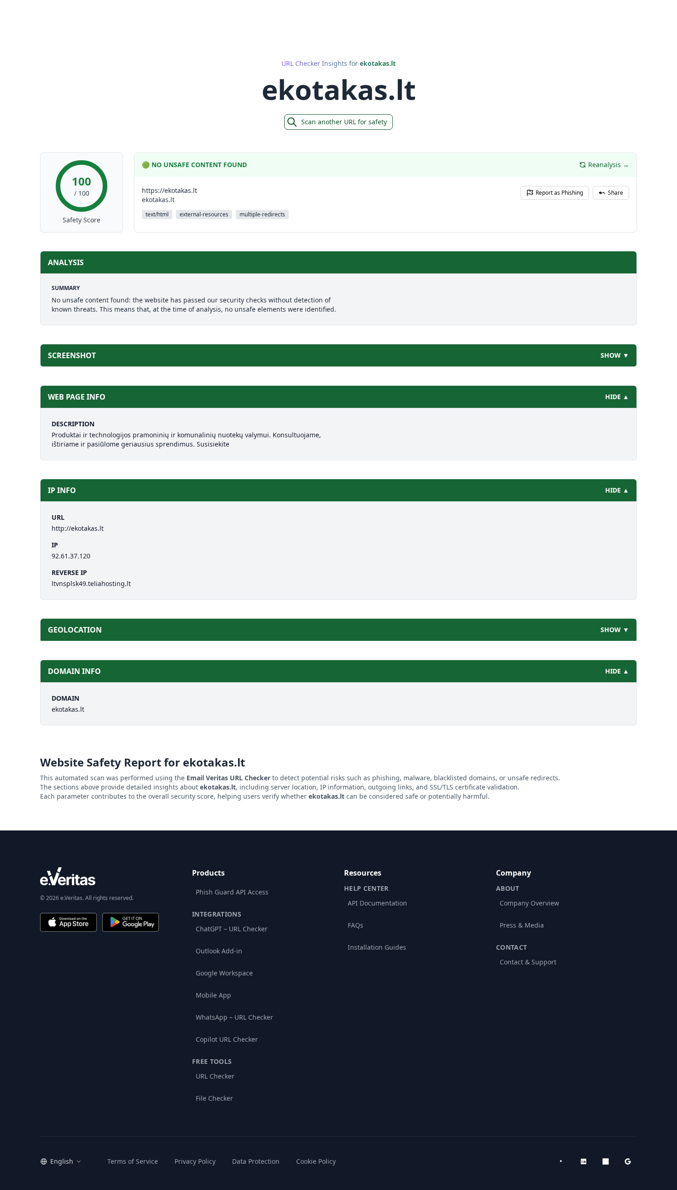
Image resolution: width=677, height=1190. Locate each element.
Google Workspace (224, 973)
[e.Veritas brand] (99, 876)
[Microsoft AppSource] (605, 1161)
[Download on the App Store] (68, 922)
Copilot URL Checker (227, 1039)
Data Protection (256, 1161)
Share (615, 193)
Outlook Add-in (219, 950)
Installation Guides (377, 947)
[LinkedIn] (583, 1161)
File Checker (214, 1098)
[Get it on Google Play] (130, 922)
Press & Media (522, 925)
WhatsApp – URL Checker (234, 1017)
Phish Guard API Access (232, 892)
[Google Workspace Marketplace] (628, 1161)
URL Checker (215, 1076)
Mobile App (213, 995)
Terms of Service (132, 1161)
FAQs (355, 925)
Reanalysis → (608, 164)
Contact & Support (528, 962)
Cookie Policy (316, 1161)
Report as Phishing (559, 193)
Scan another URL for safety (344, 121)
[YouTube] (561, 1161)
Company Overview (529, 903)
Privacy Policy (195, 1161)
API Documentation (377, 903)
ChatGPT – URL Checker (232, 928)
